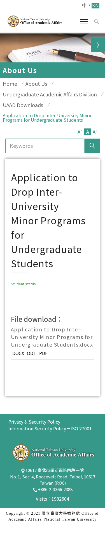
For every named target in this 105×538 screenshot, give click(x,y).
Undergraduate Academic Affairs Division (50, 94)
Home (10, 83)
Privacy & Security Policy (34, 421)
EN (95, 5)
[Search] (96, 22)
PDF (43, 353)
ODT (31, 353)
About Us (36, 83)
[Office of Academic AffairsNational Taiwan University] (34, 21)
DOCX (18, 353)
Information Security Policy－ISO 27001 (50, 428)
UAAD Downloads (23, 104)
